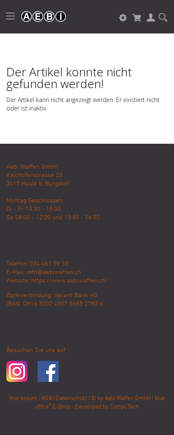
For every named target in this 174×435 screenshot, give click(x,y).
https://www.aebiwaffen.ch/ (69, 281)
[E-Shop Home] (39, 17)
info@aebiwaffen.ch (54, 272)
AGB (46, 398)
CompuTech (124, 407)
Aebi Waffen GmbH (128, 398)
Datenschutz (71, 398)
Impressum (23, 398)
